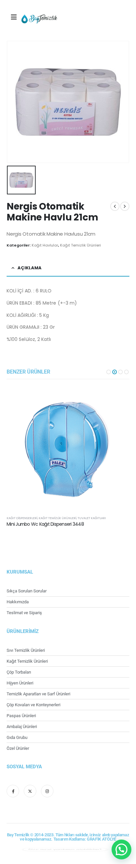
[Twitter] (30, 791)
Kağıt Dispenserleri (22, 518)
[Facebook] (13, 791)
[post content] (68, 448)
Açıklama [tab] (29, 268)
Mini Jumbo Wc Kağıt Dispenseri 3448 (45, 524)
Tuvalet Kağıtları (92, 518)
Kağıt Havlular (45, 245)
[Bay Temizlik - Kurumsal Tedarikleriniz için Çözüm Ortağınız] (39, 18)
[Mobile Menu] (14, 17)
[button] (109, 372)
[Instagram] (47, 791)
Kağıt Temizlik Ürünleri (80, 245)
